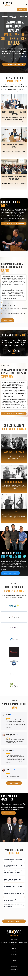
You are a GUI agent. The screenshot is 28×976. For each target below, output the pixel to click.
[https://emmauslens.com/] (14, 652)
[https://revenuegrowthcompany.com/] (14, 639)
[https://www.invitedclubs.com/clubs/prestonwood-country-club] (14, 685)
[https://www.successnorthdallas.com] (7, 4)
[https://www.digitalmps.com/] (14, 606)
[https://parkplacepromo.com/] (14, 674)
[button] (21, 4)
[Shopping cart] (26, 4)
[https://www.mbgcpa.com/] (14, 628)
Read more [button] (8, 727)
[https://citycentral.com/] (14, 617)
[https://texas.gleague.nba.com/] (14, 663)
